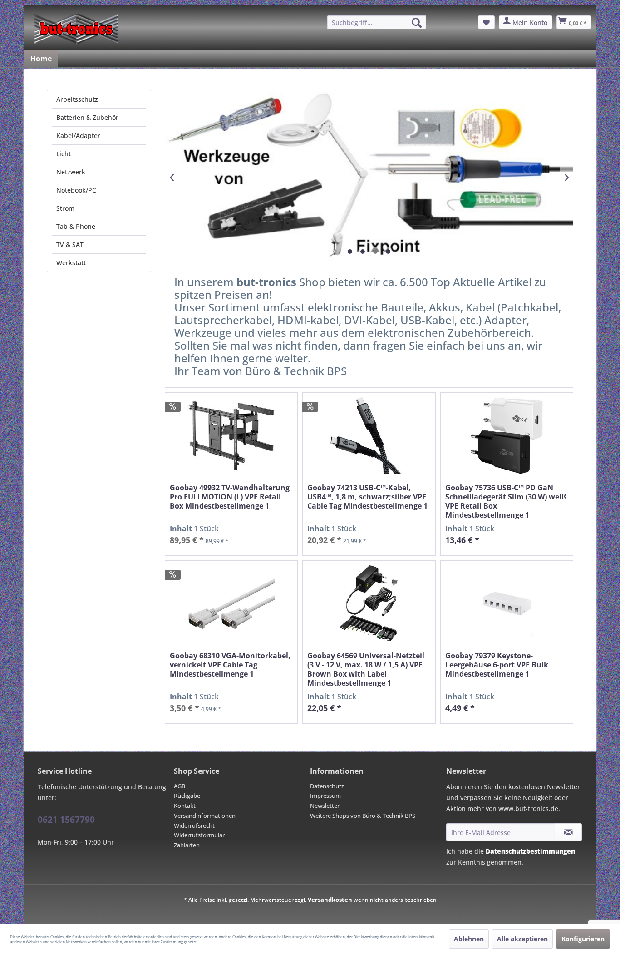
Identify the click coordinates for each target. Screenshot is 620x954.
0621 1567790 (66, 819)
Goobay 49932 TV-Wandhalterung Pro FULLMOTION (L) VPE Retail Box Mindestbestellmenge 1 (230, 497)
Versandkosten (330, 899)
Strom (65, 208)
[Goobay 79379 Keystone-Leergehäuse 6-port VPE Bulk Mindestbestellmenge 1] (506, 603)
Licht (63, 153)
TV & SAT (70, 244)
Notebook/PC (76, 190)
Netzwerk (70, 172)
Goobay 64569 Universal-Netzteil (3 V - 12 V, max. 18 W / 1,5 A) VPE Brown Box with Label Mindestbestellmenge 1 (365, 669)
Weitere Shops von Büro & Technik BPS (362, 815)
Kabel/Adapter (78, 135)
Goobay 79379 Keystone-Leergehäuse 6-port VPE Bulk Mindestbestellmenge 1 (496, 665)
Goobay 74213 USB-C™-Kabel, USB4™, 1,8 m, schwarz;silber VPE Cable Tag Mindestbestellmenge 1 (367, 497)
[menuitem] (376, 22)
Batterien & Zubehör (87, 117)
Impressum (325, 795)
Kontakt (185, 805)
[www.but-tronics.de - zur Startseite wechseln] (76, 29)
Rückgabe (187, 795)
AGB (179, 786)
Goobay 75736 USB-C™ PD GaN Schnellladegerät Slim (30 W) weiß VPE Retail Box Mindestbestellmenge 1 (505, 501)
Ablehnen (469, 938)
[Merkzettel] (486, 22)
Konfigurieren (583, 938)
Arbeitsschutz (77, 99)
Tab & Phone (75, 226)
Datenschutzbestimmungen (530, 851)
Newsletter (325, 805)
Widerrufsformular (199, 835)
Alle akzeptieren (522, 938)
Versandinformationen (205, 815)
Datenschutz (327, 786)
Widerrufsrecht (194, 825)
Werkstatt (71, 262)
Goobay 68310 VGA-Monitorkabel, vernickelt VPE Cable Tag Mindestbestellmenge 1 (230, 665)
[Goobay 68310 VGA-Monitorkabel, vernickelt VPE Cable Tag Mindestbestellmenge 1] (231, 603)
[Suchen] (416, 22)
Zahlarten (187, 845)
